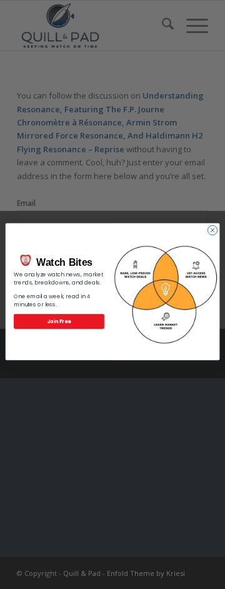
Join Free (59, 321)
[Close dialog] (212, 230)
